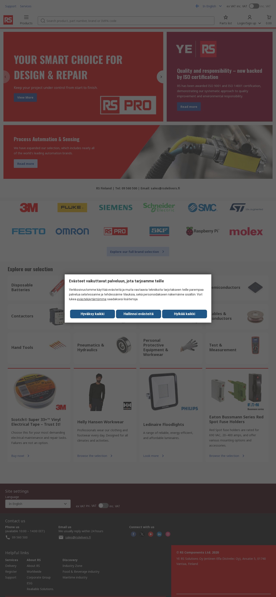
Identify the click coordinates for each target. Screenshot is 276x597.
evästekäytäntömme (92, 299)
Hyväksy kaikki (92, 314)
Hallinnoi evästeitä (139, 314)
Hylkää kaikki (184, 314)
